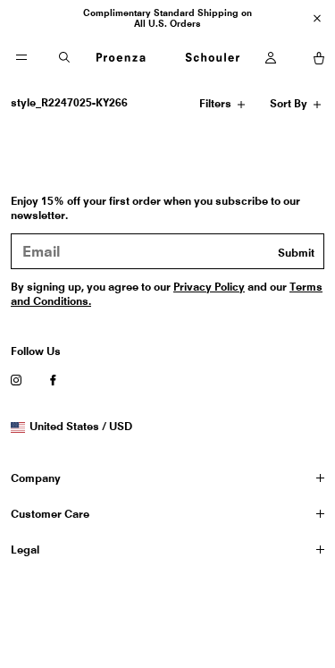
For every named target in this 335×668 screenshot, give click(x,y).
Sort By (290, 106)
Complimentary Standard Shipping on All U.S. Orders (167, 18)
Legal (25, 549)
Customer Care (50, 513)
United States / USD (80, 426)
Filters (217, 106)
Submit (296, 252)
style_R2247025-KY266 (69, 102)
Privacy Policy (209, 286)
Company (36, 478)
